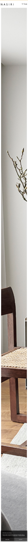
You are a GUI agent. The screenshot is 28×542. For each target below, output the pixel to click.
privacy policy (15, 535)
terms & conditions (22, 535)
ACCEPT (20, 539)
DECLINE (7, 539)
